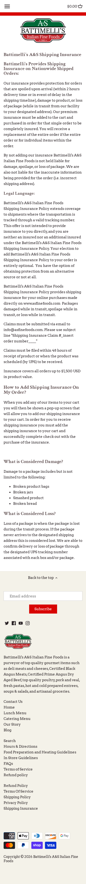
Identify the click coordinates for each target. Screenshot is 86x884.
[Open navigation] (7, 6)
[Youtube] (21, 622)
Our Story (12, 724)
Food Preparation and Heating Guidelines (40, 752)
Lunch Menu (15, 713)
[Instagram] (28, 622)
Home (9, 707)
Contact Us (13, 702)
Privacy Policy (16, 803)
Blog (7, 730)
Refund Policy (16, 786)
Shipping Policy (17, 797)
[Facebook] (14, 622)
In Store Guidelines (21, 758)
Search (10, 741)
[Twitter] (7, 622)
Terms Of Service (18, 791)
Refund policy (16, 775)
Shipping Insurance (21, 808)
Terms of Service (18, 769)
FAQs (8, 763)
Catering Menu (17, 719)
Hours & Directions (20, 746)
